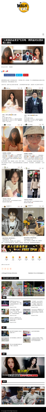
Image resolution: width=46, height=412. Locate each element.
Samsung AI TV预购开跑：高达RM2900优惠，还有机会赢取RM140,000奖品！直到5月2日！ (37, 311)
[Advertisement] (23, 22)
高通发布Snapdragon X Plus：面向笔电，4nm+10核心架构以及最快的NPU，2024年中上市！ (16, 303)
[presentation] (41, 388)
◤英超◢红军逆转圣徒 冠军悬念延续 (10, 273)
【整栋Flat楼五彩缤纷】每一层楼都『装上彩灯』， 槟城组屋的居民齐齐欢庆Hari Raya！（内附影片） (11, 290)
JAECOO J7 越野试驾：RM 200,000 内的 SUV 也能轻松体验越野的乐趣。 (16, 319)
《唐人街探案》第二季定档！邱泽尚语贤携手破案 (16, 375)
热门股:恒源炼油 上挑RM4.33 (16, 337)
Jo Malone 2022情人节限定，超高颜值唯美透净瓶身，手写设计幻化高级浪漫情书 (37, 339)
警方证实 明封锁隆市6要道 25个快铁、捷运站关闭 (16, 345)
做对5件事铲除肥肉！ (35, 331)
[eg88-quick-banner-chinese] (23, 248)
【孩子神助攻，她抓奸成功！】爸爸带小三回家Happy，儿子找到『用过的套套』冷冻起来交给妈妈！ (33, 290)
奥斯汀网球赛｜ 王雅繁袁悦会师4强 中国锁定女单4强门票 (12, 400)
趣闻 (12, 67)
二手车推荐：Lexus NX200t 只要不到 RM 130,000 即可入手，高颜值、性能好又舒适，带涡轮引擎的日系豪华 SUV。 (37, 303)
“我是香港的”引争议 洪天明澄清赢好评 (35, 273)
